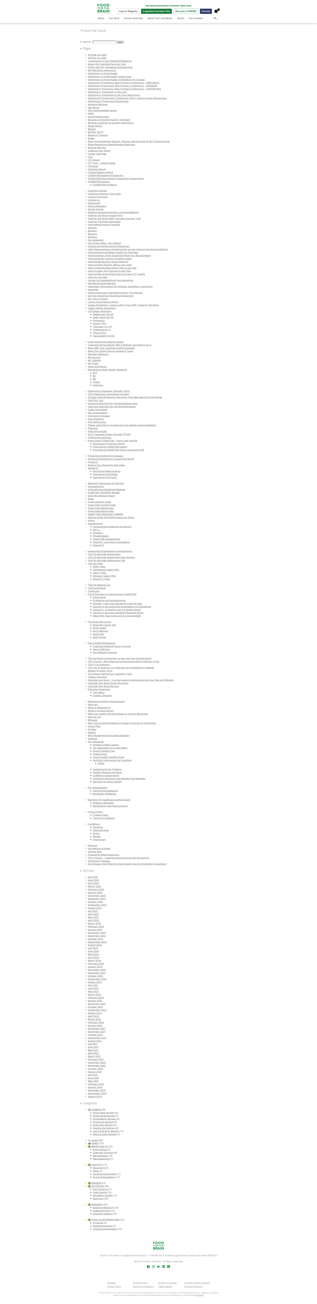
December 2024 (97, 932)
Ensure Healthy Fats (104, 750)
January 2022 (95, 1025)
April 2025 (93, 920)
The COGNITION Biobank (101, 643)
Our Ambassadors (98, 412)
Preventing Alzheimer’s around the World (111, 458)
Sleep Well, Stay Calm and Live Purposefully (117, 615)
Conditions (94, 824)
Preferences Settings (99, 437)
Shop (90, 498)
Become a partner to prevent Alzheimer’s (111, 122)
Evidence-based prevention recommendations (113, 212)
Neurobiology (100, 1155)
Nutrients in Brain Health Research (107, 369)
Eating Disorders (97, 206)
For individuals (96, 741)
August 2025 (95, 907)
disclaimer (200, 1295)
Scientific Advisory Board (101, 495)
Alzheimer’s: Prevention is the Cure (107, 91)
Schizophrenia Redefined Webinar (106, 489)
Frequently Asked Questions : (104, 854)
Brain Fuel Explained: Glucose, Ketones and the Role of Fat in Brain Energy (129, 141)
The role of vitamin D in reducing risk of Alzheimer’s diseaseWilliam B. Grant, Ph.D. (121, 669)
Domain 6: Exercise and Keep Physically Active (118, 612)
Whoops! (92, 720)
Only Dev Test (95, 400)
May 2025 (93, 917)
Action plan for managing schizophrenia (110, 67)
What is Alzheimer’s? (99, 707)
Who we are (94, 716)
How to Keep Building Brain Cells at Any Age (112, 267)
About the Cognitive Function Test (107, 64)
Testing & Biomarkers (105, 1228)
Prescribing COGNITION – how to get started (112, 440)
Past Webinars (96, 418)
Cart (90, 156)
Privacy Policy (95, 811)
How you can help (97, 277)
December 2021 (97, 1028)
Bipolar (92, 128)
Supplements (95, 523)
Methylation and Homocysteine (110, 805)
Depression (94, 203)
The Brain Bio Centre (99, 621)
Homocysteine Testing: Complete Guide (110, 258)
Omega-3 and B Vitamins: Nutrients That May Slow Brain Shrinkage (125, 397)
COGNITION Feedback (105, 184)
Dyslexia (92, 738)
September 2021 (97, 1037)
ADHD (101, 763)
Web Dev (93, 704)
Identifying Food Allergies (102, 283)
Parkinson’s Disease (99, 415)
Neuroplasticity (101, 1158)
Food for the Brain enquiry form (105, 215)
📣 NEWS (93, 1143)
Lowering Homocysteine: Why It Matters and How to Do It (119, 344)
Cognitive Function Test (156, 11)
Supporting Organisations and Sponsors (110, 551)
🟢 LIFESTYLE (95, 1164)
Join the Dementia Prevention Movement (111, 295)
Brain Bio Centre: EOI (104, 624)
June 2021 (93, 1046)
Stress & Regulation (104, 1177)
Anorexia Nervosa (97, 104)
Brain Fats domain (103, 1124)
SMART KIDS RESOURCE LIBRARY (105, 514)
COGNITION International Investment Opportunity (116, 178)
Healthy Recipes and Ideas (107, 772)
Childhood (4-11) (102, 329)
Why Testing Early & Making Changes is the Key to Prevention (122, 723)
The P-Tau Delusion (99, 664)
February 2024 (96, 963)
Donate (206, 11)
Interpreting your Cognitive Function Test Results (115, 292)
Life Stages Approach (99, 311)
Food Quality (100, 1192)
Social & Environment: (105, 1173)
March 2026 (94, 886)
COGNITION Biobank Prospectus (105, 175)
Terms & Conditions (104, 818)
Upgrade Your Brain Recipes (103, 686)
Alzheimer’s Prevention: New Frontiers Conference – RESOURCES (123, 82)
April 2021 (93, 1053)
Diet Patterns (100, 1189)
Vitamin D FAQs (101, 579)
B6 (94, 378)
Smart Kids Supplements (106, 539)
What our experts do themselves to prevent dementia (118, 713)
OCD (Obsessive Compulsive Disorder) (108, 394)
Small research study (99, 501)
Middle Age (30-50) (103, 314)
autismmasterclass (98, 116)
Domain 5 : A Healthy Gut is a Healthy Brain (117, 609)
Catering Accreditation (105, 790)
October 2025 (95, 901)
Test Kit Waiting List (99, 584)
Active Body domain (104, 1112)
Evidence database (103, 802)
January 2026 (95, 892)
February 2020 (96, 1084)
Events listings (96, 209)
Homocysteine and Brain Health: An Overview (113, 252)
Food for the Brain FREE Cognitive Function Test (114, 218)
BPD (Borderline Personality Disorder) (109, 735)
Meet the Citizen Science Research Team (110, 351)
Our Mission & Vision (99, 848)
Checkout (93, 166)
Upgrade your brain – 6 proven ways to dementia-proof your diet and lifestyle (130, 680)
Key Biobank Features (105, 652)
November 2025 (97, 898)
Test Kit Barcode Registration (104, 554)
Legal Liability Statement (102, 308)
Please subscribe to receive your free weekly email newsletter (122, 425)
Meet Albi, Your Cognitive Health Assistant (111, 347)
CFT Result (94, 159)
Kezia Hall (98, 634)
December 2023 (97, 969)
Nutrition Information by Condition (112, 760)
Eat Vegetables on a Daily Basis (110, 747)
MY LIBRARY (94, 360)
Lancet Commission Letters (103, 301)
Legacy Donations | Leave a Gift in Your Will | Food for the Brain (123, 305)
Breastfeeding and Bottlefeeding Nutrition (111, 144)
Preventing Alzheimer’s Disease (105, 455)
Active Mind (99, 597)
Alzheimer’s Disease (99, 860)
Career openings (97, 153)
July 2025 (93, 911)
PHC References (97, 422)
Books (91, 138)
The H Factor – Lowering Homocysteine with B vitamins (118, 857)
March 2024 (94, 960)
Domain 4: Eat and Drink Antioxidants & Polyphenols (122, 606)
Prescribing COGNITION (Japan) (110, 446)
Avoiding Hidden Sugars (106, 744)
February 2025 (96, 926)
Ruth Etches (99, 637)
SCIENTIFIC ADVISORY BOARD (104, 492)
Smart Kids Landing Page (102, 504)
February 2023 (96, 997)
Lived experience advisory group (105, 341)
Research (93, 468)
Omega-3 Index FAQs (104, 575)
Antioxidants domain (104, 1118)
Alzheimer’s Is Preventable (102, 73)
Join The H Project (98, 298)
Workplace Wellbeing (104, 793)
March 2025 (94, 923)
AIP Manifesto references (102, 70)
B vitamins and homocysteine (109, 600)
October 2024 (95, 938)
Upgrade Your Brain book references (108, 683)
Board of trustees (167, 1282)
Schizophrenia (96, 486)
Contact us (94, 199)
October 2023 (95, 975)
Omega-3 (98, 532)
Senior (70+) (99, 323)
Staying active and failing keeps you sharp (111, 517)
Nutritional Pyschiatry (105, 477)
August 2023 (95, 982)
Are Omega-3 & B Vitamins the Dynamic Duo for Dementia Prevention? (127, 863)
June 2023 (93, 988)
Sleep (96, 1170)
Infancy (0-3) (99, 332)
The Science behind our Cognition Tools (110, 673)
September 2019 (97, 1093)
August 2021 (95, 1040)
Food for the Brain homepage (104, 221)
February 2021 (96, 1059)
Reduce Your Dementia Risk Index (106, 465)
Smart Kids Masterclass (101, 508)
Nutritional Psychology (105, 474)
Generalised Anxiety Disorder (104, 224)
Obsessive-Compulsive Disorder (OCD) (109, 391)
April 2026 (93, 883)
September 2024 (97, 941)
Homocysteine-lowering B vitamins (112, 526)
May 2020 (93, 1081)
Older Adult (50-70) (103, 317)
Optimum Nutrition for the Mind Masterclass (113, 403)
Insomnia (93, 289)
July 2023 (93, 985)
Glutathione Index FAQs (106, 569)
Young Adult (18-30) (103, 335)
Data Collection (101, 649)
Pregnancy (99, 320)
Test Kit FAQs (95, 563)
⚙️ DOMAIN (94, 1109)
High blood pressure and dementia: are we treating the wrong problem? (128, 249)
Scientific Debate (102, 1213)
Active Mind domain (104, 1115)
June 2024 (93, 951)
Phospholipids (100, 535)
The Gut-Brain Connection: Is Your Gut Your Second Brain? (120, 658)
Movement (99, 1167)
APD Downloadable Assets (102, 110)
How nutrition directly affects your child (109, 264)
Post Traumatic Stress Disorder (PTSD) (109, 434)
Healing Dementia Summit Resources (108, 246)
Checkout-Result (97, 169)
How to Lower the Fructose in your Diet (109, 270)
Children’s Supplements (106, 775)
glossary (92, 227)
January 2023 (95, 1000)
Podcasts (93, 428)
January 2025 (95, 929)
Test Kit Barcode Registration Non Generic (111, 557)
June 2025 (93, 914)
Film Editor (99, 692)
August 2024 (95, 944)
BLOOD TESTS (95, 132)
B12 (95, 372)
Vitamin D (98, 545)
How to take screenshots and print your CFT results (116, 274)
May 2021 (93, 1050)
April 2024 (93, 957)
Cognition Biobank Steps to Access (112, 646)
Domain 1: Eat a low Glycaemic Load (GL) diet (117, 603)
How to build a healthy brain (108, 757)
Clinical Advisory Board (100, 172)
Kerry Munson (100, 631)
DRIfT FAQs (99, 566)
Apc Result (94, 107)
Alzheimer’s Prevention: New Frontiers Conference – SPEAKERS (122, 85)
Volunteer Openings (99, 689)
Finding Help (100, 754)
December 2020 (97, 1062)
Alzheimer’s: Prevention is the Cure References (114, 95)
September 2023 (97, 979)
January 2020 (95, 1087)
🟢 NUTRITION (96, 1186)
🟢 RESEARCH (95, 1204)
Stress (91, 520)
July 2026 (93, 876)
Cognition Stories (97, 190)
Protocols (98, 1222)
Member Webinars (98, 354)
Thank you (93, 591)
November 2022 (97, 1003)
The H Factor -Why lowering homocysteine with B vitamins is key (123, 661)
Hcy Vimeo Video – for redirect (104, 243)
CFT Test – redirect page (101, 163)
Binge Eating (95, 125)
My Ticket (93, 363)
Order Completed (97, 409)
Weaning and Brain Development (106, 701)
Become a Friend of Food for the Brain (109, 119)
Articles (92, 729)
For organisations (97, 787)
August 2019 (95, 1096)
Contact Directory (98, 196)
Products (93, 462)
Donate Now (95, 851)
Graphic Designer (102, 695)
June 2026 (93, 880)
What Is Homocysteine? (101, 710)
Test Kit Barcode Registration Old (106, 560)
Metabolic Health (102, 1195)
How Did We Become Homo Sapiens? (108, 261)
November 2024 (97, 935)
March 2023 (94, 994)
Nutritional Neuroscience (107, 471)
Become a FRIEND (185, 11)
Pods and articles (97, 431)
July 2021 (93, 1043)
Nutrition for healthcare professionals (109, 799)
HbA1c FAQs (99, 572)
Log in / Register (128, 11)
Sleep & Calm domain (105, 1134)
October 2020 (95, 1068)
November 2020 (97, 1065)
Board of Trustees (98, 135)
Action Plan (94, 726)
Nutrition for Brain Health (107, 781)
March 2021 (94, 1056)
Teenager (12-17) (102, 326)
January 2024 (95, 966)
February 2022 (96, 1022)
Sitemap (92, 845)
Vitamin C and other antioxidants (111, 542)
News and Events (97, 366)
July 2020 (93, 1074)
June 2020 (93, 1077)
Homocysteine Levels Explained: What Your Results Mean (119, 255)
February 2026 (96, 889)
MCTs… (97, 529)
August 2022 (95, 1013)
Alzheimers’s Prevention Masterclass (108, 101)
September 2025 (97, 904)
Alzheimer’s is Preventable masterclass (109, 76)
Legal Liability (165, 1286)
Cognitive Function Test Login (104, 193)
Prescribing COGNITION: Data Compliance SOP (118, 449)
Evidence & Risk (101, 1210)
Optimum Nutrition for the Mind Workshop (112, 406)
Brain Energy (100, 1149)
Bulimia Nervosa (97, 147)
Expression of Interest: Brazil (109, 443)
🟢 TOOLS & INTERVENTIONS (103, 1219)
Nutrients (98, 1198)
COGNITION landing (99, 181)
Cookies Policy (100, 814)
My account (94, 357)
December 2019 (97, 1090)
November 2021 (97, 1031)
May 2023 (93, 991)
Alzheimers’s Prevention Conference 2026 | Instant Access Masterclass (127, 98)
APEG (91, 113)
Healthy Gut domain (104, 1128)
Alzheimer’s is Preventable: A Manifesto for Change (116, 79)
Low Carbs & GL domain (106, 1131)
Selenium (98, 385)
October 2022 (95, 1006)
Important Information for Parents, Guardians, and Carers (120, 286)
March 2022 (94, 1019)
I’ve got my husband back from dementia (110, 280)
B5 (94, 375)
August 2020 (95, 1071)
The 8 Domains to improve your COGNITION (112, 594)
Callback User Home (99, 150)
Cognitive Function (103, 1152)
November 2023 (97, 972)
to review (93, 1140)
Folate (96, 382)
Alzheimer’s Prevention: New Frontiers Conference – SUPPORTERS (124, 88)
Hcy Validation (96, 240)
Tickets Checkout (97, 676)
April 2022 (93, 1016)
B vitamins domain (103, 1121)
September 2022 (97, 1009)
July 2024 (93, 948)
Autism (92, 732)
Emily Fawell (99, 627)
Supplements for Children (107, 769)
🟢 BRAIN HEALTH (98, 1146)
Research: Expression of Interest (106, 483)
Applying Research (103, 1207)
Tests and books (97, 588)
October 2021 (95, 1034)
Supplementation (102, 1225)
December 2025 (97, 895)
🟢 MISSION (94, 1183)
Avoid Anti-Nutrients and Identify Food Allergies (119, 778)
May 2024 (93, 954)
